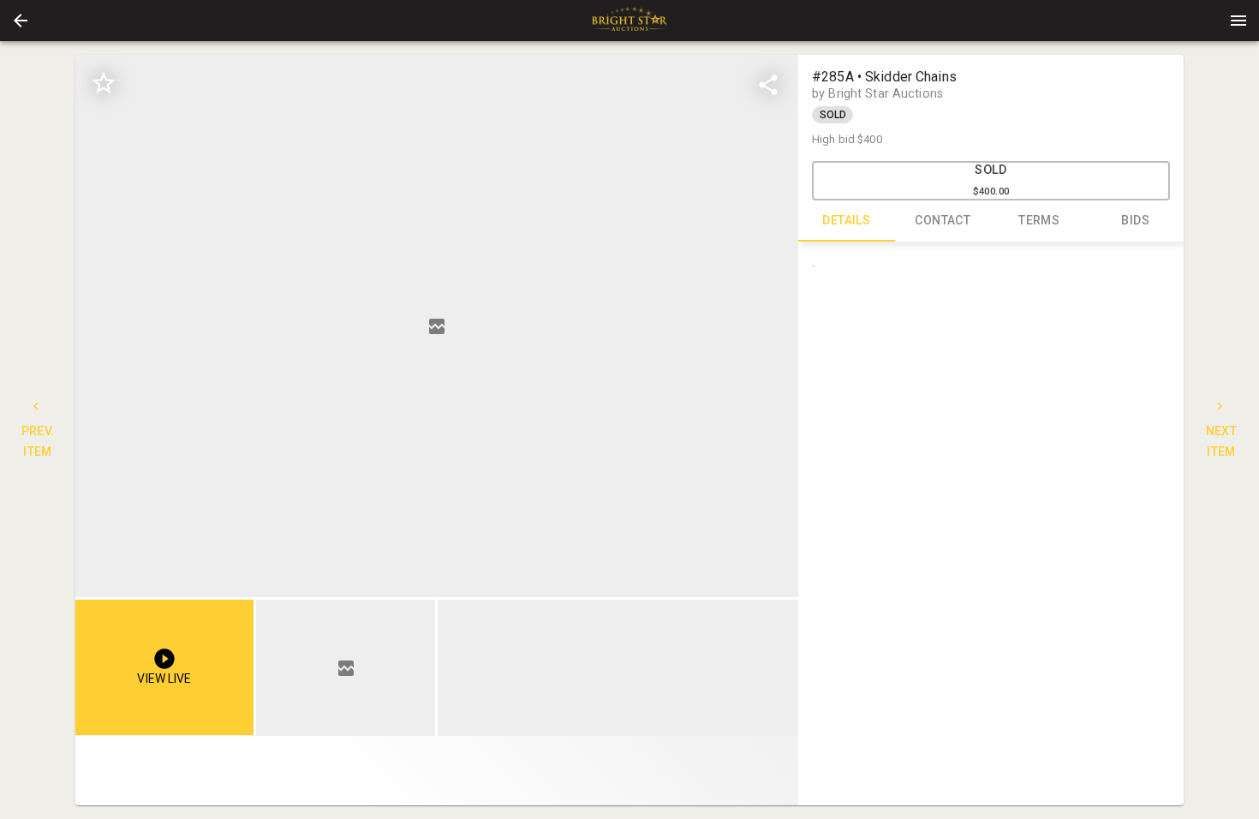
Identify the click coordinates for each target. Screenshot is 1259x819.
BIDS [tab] (1135, 220)
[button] (20, 20)
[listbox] (436, 326)
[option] (436, 326)
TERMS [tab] (1038, 220)
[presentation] (629, 20)
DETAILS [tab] (846, 220)
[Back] (20, 20)
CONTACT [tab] (942, 220)
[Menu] (1238, 20)
